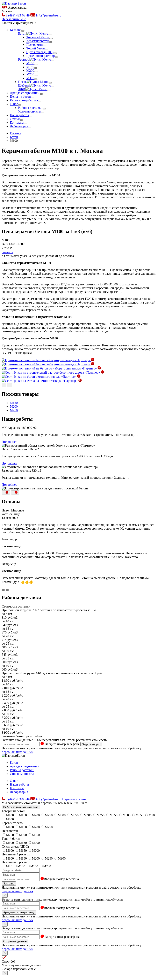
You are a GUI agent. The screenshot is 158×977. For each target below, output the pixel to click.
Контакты (17, 788)
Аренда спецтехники (25, 766)
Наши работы (19, 784)
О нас (14, 780)
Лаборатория (19, 792)
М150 (14, 403)
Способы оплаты (22, 773)
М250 (14, 410)
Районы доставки (22, 770)
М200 (14, 406)
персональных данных (17, 752)
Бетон (14, 762)
